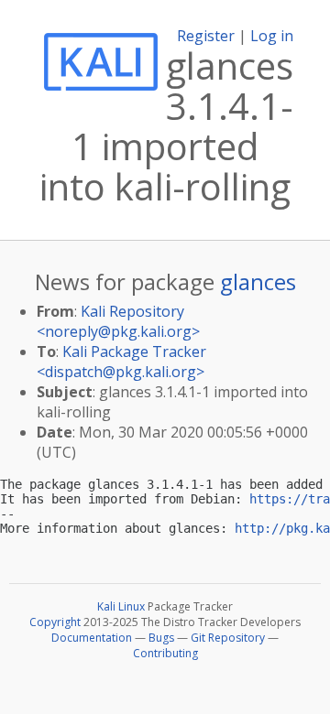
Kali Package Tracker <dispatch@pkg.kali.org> (121, 361)
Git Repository (228, 637)
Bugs (161, 637)
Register (206, 36)
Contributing (165, 653)
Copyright (55, 622)
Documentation (91, 637)
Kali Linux (121, 606)
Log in (271, 36)
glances (258, 281)
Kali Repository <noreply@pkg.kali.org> (118, 321)
